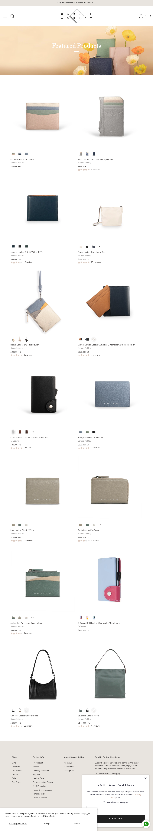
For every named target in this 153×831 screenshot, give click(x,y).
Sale (14, 778)
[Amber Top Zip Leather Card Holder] (42, 581)
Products (16, 766)
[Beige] (13, 339)
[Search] (12, 16)
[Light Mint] (87, 432)
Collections (17, 770)
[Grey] (80, 154)
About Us (68, 763)
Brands (15, 774)
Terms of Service (40, 797)
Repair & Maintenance (42, 790)
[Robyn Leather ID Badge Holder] (42, 303)
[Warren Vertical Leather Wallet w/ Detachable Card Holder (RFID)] (110, 303)
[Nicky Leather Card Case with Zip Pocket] (110, 117)
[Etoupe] (13, 524)
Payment (36, 774)
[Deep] (20, 154)
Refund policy (39, 794)
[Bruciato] (20, 432)
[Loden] (26, 246)
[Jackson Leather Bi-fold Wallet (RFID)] (42, 210)
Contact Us (69, 766)
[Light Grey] (26, 524)
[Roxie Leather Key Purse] (110, 488)
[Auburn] (26, 432)
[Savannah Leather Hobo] (110, 673)
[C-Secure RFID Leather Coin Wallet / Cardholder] (110, 581)
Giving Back (69, 770)
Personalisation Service (43, 782)
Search (36, 766)
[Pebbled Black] (87, 246)
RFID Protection (39, 786)
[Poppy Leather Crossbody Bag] (110, 210)
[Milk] (80, 246)
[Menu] (5, 16)
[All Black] (94, 432)
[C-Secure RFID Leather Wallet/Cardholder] (42, 395)
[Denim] (26, 154)
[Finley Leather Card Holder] (42, 117)
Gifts (14, 763)
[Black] (20, 246)
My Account (38, 763)
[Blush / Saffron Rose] (87, 617)
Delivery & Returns (41, 770)
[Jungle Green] (20, 524)
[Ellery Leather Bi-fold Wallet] (110, 395)
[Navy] (13, 246)
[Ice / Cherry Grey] (80, 617)
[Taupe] (94, 339)
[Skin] (13, 154)
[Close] (145, 778)
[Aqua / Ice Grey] (94, 617)
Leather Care (38, 778)
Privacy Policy (49, 816)
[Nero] (26, 339)
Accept (47, 823)
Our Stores (17, 782)
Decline (76, 823)
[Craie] (94, 710)
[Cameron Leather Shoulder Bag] (42, 673)
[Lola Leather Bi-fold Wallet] (42, 488)
